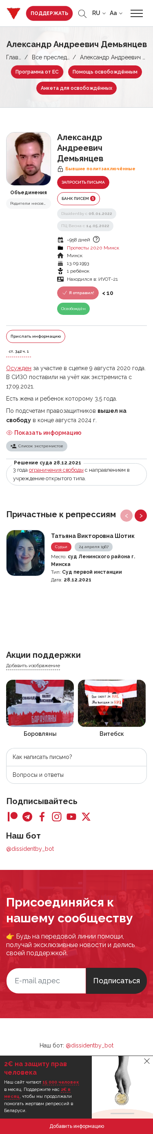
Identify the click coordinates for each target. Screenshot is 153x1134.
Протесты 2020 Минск (93, 248)
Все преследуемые (58, 57)
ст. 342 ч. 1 (19, 351)
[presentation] (126, 516)
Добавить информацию (76, 1126)
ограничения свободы (56, 470)
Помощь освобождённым (105, 72)
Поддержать (49, 13)
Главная (16, 57)
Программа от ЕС (37, 72)
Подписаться (116, 980)
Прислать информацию (36, 336)
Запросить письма (83, 182)
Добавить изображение (33, 665)
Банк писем (78, 198)
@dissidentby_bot (30, 849)
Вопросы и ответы (38, 775)
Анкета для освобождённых (76, 88)
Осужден (18, 368)
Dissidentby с (86, 213)
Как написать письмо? (42, 757)
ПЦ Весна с (85, 225)
